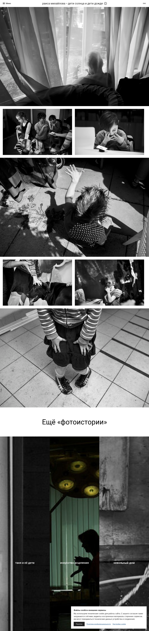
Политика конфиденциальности (98, 624)
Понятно (79, 624)
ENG (144, 3)
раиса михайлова (53, 3)
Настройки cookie (119, 624)
